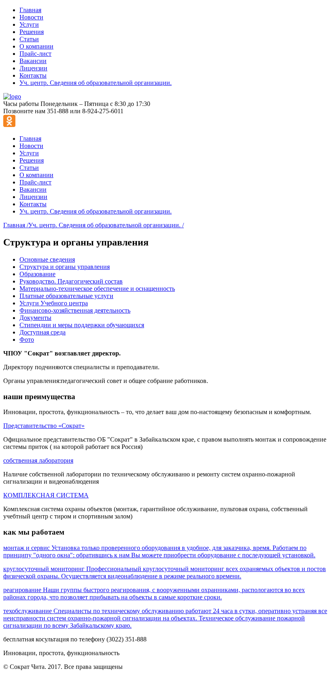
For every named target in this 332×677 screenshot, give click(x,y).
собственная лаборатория (38, 460)
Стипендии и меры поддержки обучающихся (81, 325)
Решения (31, 31)
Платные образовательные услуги (66, 295)
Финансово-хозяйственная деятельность (74, 310)
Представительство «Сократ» (44, 425)
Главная (30, 9)
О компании (36, 46)
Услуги (29, 24)
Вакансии (33, 60)
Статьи (29, 39)
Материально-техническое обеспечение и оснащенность (97, 288)
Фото (26, 339)
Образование (37, 274)
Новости (31, 17)
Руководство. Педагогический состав (71, 281)
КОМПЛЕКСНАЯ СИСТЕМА (46, 495)
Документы (35, 317)
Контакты (33, 75)
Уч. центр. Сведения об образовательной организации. (95, 82)
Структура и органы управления (64, 266)
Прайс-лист (35, 53)
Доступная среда (42, 332)
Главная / (15, 225)
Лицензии (33, 68)
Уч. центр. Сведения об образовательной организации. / (106, 225)
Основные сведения (47, 259)
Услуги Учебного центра (53, 303)
